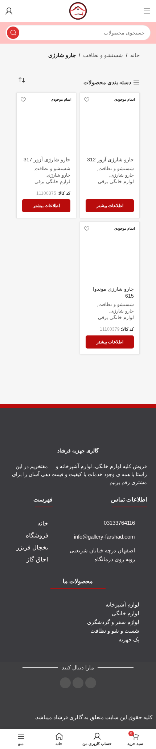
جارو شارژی (122, 175)
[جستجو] (13, 33)
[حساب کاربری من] (9, 11)
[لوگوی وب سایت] (78, 10)
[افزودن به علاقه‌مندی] (86, 99)
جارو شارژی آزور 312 (110, 159)
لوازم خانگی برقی (116, 181)
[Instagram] (90, 682)
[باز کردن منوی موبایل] (147, 11)
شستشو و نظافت (103, 55)
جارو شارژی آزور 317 (47, 159)
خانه (135, 55)
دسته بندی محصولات (107, 82)
